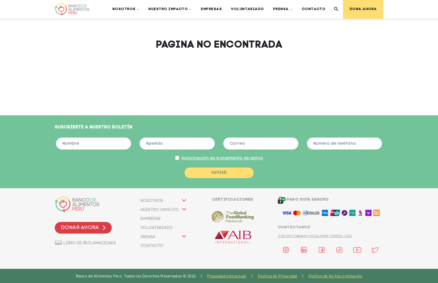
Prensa (147, 237)
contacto (151, 246)
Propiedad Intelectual (226, 275)
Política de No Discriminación (335, 275)
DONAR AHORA (80, 227)
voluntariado (156, 228)
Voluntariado (247, 9)
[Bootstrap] (93, 204)
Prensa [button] (281, 9)
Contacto (314, 9)
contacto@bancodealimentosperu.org (315, 236)
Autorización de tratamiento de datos (222, 158)
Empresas (211, 9)
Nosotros (151, 201)
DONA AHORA (363, 9)
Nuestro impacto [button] (168, 9)
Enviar (219, 173)
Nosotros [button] (124, 9)
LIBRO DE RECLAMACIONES (85, 242)
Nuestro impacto (159, 210)
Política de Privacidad (277, 275)
